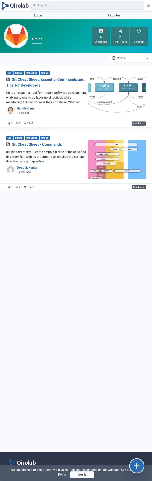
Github (19, 73)
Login (38, 15)
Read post (138, 123)
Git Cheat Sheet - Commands (37, 144)
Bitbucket (31, 73)
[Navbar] (148, 5)
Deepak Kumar (27, 167)
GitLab (44, 73)
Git (9, 73)
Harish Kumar (26, 108)
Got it (82, 474)
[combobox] (87, 5)
